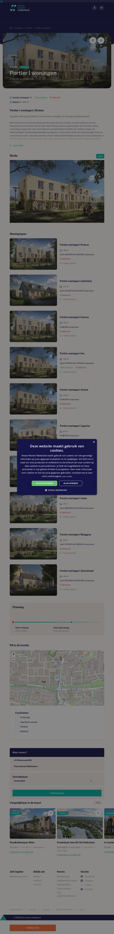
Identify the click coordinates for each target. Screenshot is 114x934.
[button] (57, 490)
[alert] (57, 467)
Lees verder (67, 476)
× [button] (94, 442)
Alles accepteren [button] (44, 483)
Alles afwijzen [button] (71, 483)
